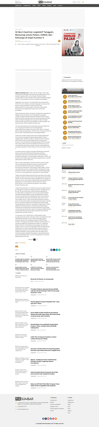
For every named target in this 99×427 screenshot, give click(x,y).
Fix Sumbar (17, 40)
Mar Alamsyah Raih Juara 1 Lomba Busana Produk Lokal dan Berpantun (75, 132)
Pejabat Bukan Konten (74, 172)
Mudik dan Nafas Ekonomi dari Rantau (76, 185)
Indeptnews (70, 400)
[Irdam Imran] (64, 179)
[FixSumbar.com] (45, 2)
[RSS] (56, 419)
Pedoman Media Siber (55, 404)
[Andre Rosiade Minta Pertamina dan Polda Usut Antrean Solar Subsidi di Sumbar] (22, 374)
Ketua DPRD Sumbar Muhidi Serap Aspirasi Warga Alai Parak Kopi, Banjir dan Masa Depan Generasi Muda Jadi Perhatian (53, 260)
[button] (79, 2)
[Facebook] (51, 250)
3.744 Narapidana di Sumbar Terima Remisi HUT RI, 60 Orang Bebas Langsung (75, 116)
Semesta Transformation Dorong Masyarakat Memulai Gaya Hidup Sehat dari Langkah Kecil (53, 269)
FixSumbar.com (49, 423)
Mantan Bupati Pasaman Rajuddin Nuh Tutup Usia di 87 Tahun (38, 260)
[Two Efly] (64, 186)
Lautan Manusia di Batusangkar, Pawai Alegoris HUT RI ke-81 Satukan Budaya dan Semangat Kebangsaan (75, 96)
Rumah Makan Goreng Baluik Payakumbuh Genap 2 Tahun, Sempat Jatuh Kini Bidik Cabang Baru (22, 269)
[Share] (59, 41)
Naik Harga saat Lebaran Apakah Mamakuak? (74, 192)
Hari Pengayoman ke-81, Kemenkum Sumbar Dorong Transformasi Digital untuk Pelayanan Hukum (75, 101)
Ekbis (69, 406)
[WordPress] (51, 419)
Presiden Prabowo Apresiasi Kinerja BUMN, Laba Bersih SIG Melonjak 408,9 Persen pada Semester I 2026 (22, 260)
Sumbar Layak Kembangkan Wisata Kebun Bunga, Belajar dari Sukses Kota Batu (75, 111)
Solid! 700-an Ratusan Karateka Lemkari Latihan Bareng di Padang (37, 268)
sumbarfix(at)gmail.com (23, 409)
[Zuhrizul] (64, 192)
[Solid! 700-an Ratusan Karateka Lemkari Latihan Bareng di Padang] (38, 265)
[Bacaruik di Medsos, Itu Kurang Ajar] (22, 280)
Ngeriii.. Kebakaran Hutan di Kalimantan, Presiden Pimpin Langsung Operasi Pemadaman (44, 361)
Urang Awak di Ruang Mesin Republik (75, 122)
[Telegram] (57, 250)
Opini (32, 281)
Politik (69, 404)
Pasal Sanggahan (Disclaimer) (57, 408)
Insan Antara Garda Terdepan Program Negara (75, 198)
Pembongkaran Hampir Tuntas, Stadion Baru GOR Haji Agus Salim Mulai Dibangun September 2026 (75, 106)
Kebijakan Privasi (54, 406)
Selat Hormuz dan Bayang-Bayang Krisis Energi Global (75, 217)
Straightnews (33, 294)
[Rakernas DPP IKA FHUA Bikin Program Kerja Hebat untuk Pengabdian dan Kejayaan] (22, 386)
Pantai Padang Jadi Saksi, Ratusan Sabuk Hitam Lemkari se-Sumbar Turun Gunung (74, 127)
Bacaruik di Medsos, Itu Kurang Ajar (42, 279)
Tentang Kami (53, 400)
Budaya (69, 410)
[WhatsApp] (59, 250)
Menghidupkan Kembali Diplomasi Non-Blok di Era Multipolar (74, 211)
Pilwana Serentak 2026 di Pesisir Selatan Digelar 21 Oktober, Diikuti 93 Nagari (74, 137)
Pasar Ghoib (71, 224)
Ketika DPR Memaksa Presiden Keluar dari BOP (74, 204)
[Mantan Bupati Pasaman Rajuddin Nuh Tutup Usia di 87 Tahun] (38, 257)
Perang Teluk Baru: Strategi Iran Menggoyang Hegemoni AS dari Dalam (75, 179)
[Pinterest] (48, 419)
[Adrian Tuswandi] (64, 173)
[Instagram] (53, 419)
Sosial (69, 408)
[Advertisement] (49, 17)
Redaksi (52, 402)
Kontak (52, 410)
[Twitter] (54, 250)
